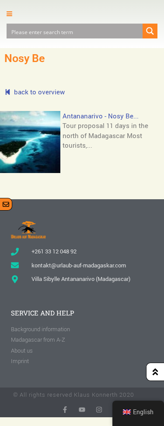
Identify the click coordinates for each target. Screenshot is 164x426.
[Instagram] (99, 409)
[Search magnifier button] (150, 31)
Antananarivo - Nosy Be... (101, 115)
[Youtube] (82, 409)
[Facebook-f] (65, 409)
